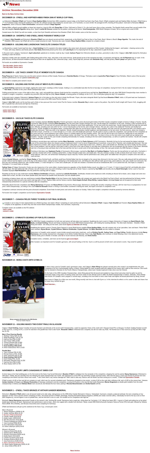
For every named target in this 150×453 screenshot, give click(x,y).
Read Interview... (50, 284)
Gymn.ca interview (73, 224)
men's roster (7, 209)
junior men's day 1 (9, 110)
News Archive (75, 450)
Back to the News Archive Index (13, 14)
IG (62, 235)
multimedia (31, 77)
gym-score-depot (72, 239)
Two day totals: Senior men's (13, 67)
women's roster (8, 211)
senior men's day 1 (9, 112)
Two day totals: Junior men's (13, 65)
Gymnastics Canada (43, 193)
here (7, 81)
